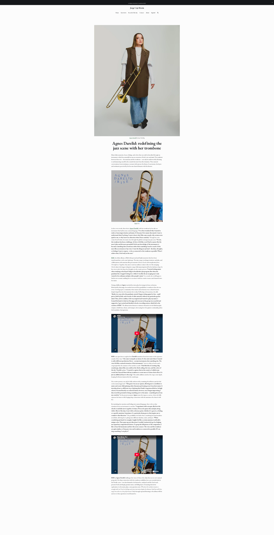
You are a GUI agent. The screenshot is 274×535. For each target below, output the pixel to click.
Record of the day (132, 13)
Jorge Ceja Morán (137, 8)
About (147, 13)
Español (153, 13)
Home (117, 13)
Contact (141, 13)
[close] (272, 2)
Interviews (123, 13)
